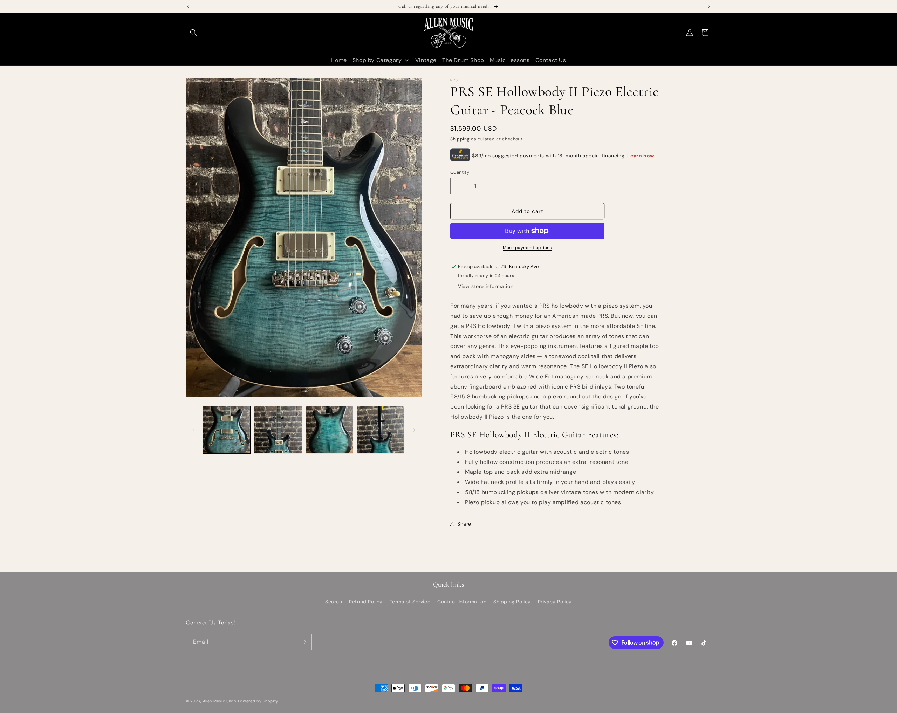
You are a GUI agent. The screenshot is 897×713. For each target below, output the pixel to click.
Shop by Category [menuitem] (377, 60)
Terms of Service (410, 601)
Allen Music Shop (220, 701)
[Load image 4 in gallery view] (380, 430)
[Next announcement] (709, 6)
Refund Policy (366, 601)
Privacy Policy (555, 601)
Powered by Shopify (258, 701)
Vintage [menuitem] (426, 60)
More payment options (527, 248)
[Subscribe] (303, 642)
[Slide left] (193, 430)
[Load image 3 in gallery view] (329, 430)
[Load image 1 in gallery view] (227, 430)
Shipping (460, 139)
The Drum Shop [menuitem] (463, 60)
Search (333, 601)
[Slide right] (414, 430)
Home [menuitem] (339, 60)
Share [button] (464, 524)
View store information (485, 286)
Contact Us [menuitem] (550, 60)
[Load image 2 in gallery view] (278, 430)
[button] (193, 32)
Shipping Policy (512, 601)
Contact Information (461, 601)
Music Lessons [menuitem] (510, 60)
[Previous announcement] (188, 6)
